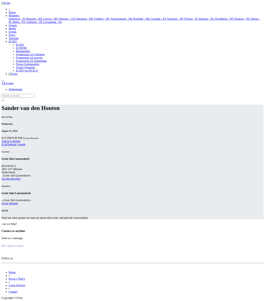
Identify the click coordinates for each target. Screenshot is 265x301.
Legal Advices (17, 285)
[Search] (2, 100)
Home (12, 272)
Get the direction (10, 178)
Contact (13, 291)
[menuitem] (12, 12)
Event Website (9, 203)
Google (21, 144)
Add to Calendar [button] (10, 141)
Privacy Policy (17, 278)
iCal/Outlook (8, 144)
